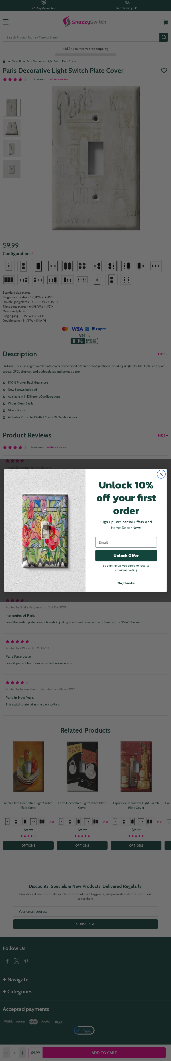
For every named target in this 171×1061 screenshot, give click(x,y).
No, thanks (126, 582)
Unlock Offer (126, 555)
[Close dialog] (161, 474)
